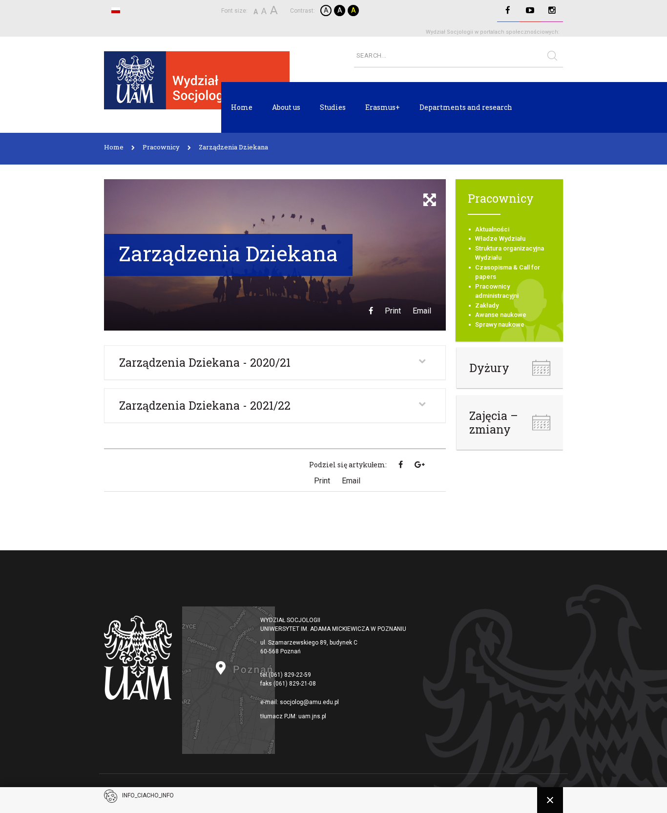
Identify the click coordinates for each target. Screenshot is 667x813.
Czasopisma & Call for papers (507, 272)
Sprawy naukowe (499, 324)
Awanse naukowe (500, 314)
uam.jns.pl (312, 716)
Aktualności (492, 229)
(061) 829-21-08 (294, 683)
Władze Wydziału (500, 238)
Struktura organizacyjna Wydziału (509, 253)
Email (422, 310)
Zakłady (487, 305)
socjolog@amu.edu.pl (309, 702)
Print (393, 310)
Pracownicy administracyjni (497, 291)
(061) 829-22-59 (290, 674)
